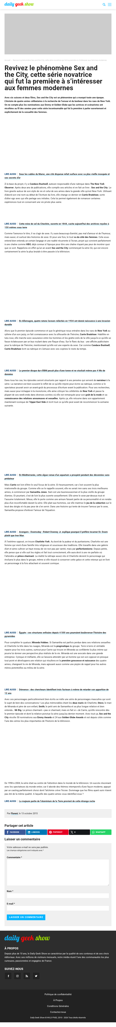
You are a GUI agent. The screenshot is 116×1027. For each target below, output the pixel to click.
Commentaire (14, 857)
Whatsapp (100, 832)
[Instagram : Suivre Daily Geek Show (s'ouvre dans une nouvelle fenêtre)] (17, 975)
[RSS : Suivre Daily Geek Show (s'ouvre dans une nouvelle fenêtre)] (26, 975)
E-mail (11, 903)
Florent (14, 813)
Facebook (14, 832)
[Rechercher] (104, 5)
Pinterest (57, 832)
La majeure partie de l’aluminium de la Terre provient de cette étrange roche (57, 801)
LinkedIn (35, 832)
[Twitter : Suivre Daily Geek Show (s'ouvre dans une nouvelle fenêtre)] (36, 975)
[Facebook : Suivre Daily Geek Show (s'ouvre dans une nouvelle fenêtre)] (8, 975)
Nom (10, 891)
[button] (109, 4)
